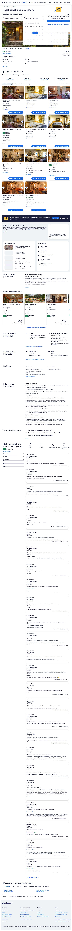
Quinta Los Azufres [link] (40, 891)
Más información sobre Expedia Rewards (58, 24)
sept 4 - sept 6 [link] (62, 79)
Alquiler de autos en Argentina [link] (26, 916)
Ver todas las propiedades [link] (10, 6)
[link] (58, 29)
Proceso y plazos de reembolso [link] (61, 914)
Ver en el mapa (52, 238)
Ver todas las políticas (30, 376)
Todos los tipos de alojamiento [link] (25, 918)
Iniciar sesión (67, 2)
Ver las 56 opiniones (7, 53)
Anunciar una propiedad (40, 2)
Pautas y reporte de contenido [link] (43, 916)
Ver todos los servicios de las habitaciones (35, 359)
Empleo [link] (3, 912)
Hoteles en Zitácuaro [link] (27, 896)
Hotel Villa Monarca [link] (8, 891)
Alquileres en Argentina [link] (24, 914)
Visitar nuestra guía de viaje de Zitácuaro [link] (37, 229)
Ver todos (5, 66)
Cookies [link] (38, 912)
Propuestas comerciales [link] (6, 916)
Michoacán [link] (20, 896)
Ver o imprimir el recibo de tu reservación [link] (63, 918)
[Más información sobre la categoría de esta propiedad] (7, 12)
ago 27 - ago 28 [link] (9, 79)
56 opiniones (6, 451)
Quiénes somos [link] (5, 910)
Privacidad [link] (39, 910)
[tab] (7, 886)
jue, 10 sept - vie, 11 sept (32, 18)
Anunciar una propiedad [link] (7, 914)
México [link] (15, 896)
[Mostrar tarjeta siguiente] (69, 309)
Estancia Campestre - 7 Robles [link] (42, 890)
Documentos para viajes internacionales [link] (62, 921)
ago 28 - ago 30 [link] (44, 79)
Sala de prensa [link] (5, 918)
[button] (28, 30)
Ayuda (49, 2)
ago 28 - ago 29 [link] (27, 79)
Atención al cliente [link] (58, 910)
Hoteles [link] (11, 896)
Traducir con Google (31, 588)
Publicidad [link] (4, 921)
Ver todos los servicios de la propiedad (34, 346)
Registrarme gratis (64, 218)
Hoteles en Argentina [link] (24, 912)
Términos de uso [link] (40, 914)
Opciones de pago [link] (58, 916)
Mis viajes (56, 2)
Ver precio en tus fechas (15, 112)
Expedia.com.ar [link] (5, 896)
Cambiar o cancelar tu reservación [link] (61, 912)
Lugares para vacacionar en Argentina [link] (27, 910)
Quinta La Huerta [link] (8, 890)
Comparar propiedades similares (36, 327)
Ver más (5, 232)
